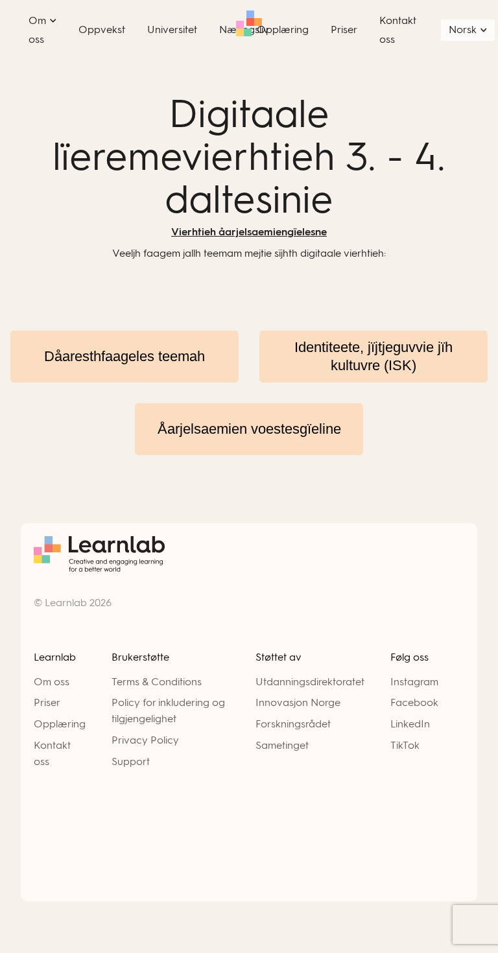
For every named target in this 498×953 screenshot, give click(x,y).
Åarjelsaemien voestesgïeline (249, 429)
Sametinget (282, 745)
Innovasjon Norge (297, 702)
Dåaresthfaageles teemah (124, 356)
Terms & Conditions (157, 682)
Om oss (51, 682)
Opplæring (60, 724)
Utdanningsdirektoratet (309, 682)
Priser (47, 702)
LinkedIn (410, 724)
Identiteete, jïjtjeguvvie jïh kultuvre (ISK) (373, 356)
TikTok (405, 745)
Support (131, 761)
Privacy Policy (145, 740)
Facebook (414, 702)
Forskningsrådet (293, 724)
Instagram (414, 682)
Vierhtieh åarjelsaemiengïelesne (249, 232)
